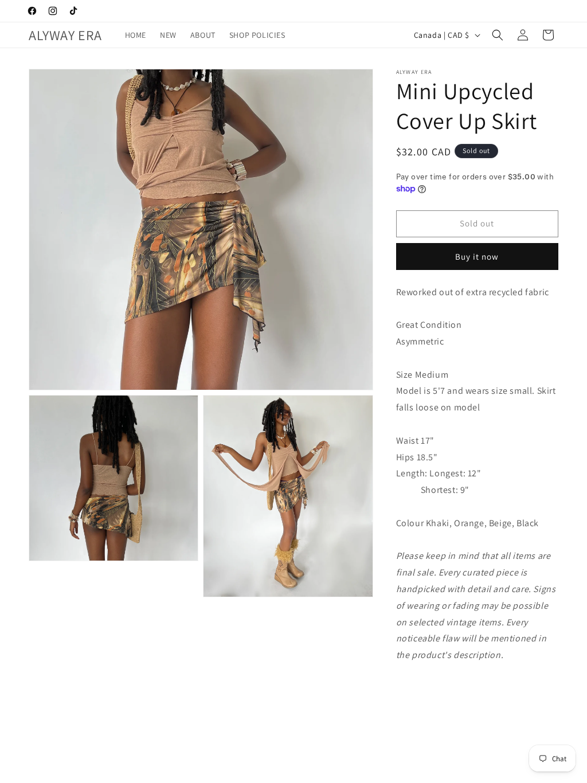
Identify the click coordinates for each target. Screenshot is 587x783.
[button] (497, 35)
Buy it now (477, 256)
